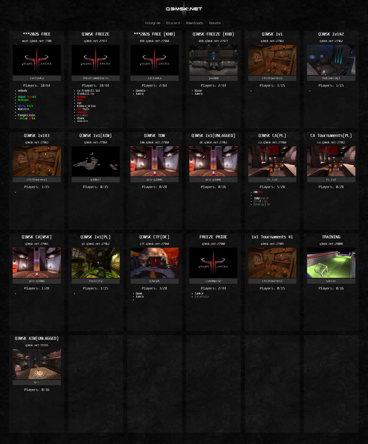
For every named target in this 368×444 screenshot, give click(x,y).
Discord (173, 23)
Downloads (194, 23)
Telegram (152, 23)
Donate (215, 23)
